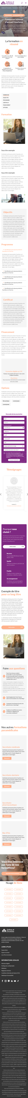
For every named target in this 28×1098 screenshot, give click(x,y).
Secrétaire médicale (11, 747)
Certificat (6, 102)
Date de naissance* (7, 425)
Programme (6, 100)
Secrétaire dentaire (10, 775)
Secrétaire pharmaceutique (9, 804)
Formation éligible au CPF (14, 371)
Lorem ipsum (16, 401)
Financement (6, 105)
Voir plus (24, 1092)
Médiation (3, 968)
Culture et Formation (6, 7)
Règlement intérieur (6, 970)
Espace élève (4, 950)
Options (5, 107)
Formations (15, 7)
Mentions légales (5, 963)
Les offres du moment (6, 955)
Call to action (12, 546)
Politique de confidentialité (7, 966)
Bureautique (6, 401)
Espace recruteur (5, 952)
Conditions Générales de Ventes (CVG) (10, 973)
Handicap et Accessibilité (7, 975)
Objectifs (6, 97)
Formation (6, 94)
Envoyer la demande (14, 460)
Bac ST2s (6, 833)
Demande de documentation (12, 873)
